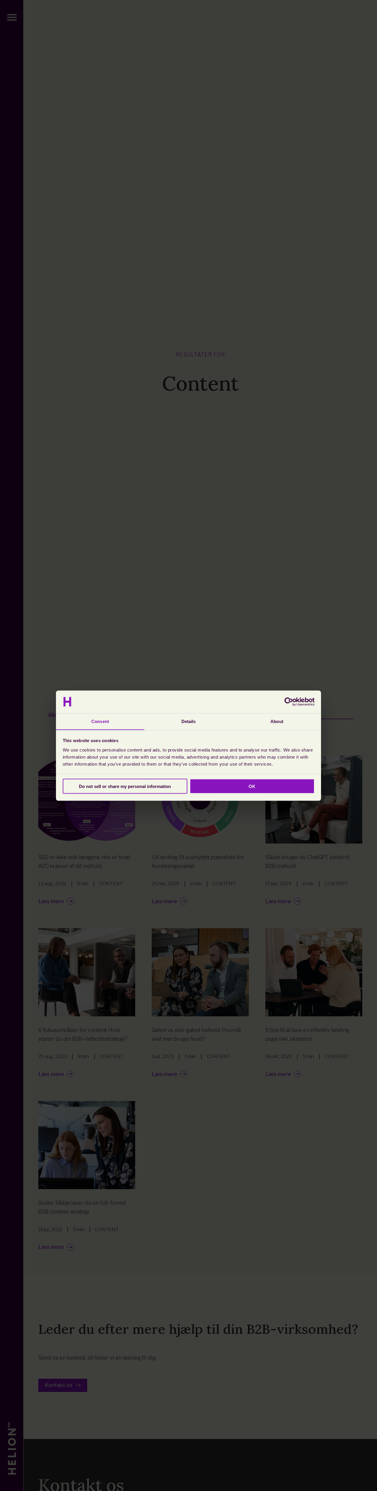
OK (252, 786)
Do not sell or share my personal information (125, 786)
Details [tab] (188, 721)
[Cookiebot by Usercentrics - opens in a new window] (289, 701)
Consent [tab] (100, 721)
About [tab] (276, 721)
